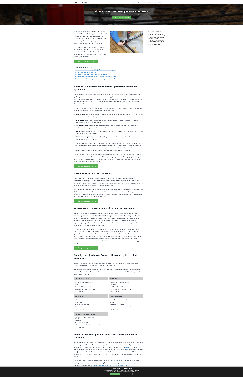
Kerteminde (94, 365)
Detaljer (134, 371)
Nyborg (101, 365)
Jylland (140, 2)
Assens (127, 365)
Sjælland (150, 2)
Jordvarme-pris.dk (80, 2)
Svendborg (107, 365)
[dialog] (121, 372)
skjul (90, 67)
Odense (114, 365)
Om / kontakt (159, 2)
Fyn (145, 2)
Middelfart (120, 365)
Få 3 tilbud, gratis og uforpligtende (121, 17)
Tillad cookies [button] (115, 374)
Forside (134, 2)
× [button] (241, 367)
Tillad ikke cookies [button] (126, 374)
